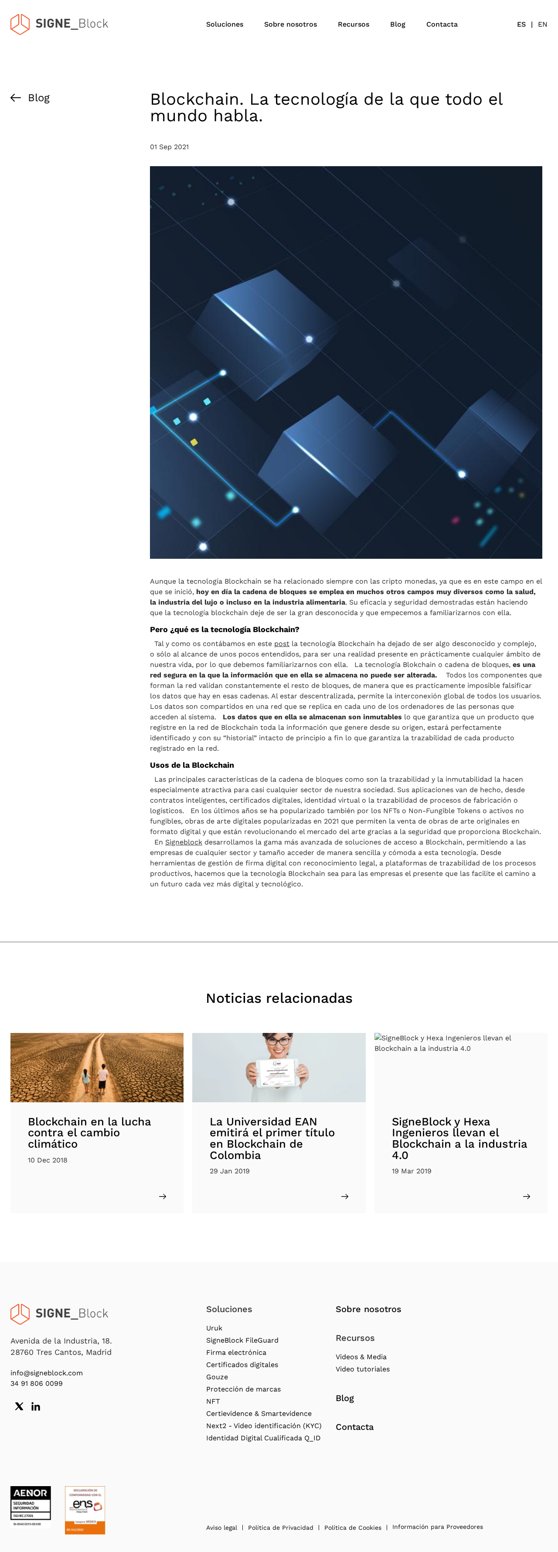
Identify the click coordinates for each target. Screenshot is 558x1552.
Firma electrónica (236, 1352)
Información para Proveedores (437, 1526)
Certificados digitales (242, 1365)
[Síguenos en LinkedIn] (36, 1406)
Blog (397, 24)
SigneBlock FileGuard (242, 1340)
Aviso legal (221, 1527)
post (281, 643)
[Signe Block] (59, 24)
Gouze (217, 1377)
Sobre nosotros (290, 24)
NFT (213, 1401)
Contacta (442, 24)
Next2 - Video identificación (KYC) (264, 1426)
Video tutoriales (363, 1369)
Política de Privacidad (280, 1527)
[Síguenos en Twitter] (19, 1406)
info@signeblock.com (46, 1373)
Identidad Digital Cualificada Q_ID (263, 1438)
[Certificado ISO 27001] (30, 1507)
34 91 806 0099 (36, 1383)
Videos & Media (361, 1357)
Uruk (214, 1328)
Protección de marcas (243, 1389)
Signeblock (183, 842)
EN (543, 24)
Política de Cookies (352, 1527)
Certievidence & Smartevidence (259, 1413)
